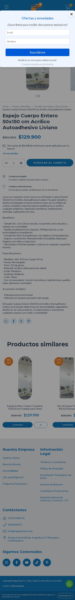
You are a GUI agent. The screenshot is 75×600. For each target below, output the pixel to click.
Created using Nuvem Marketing (37, 64)
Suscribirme (37, 52)
